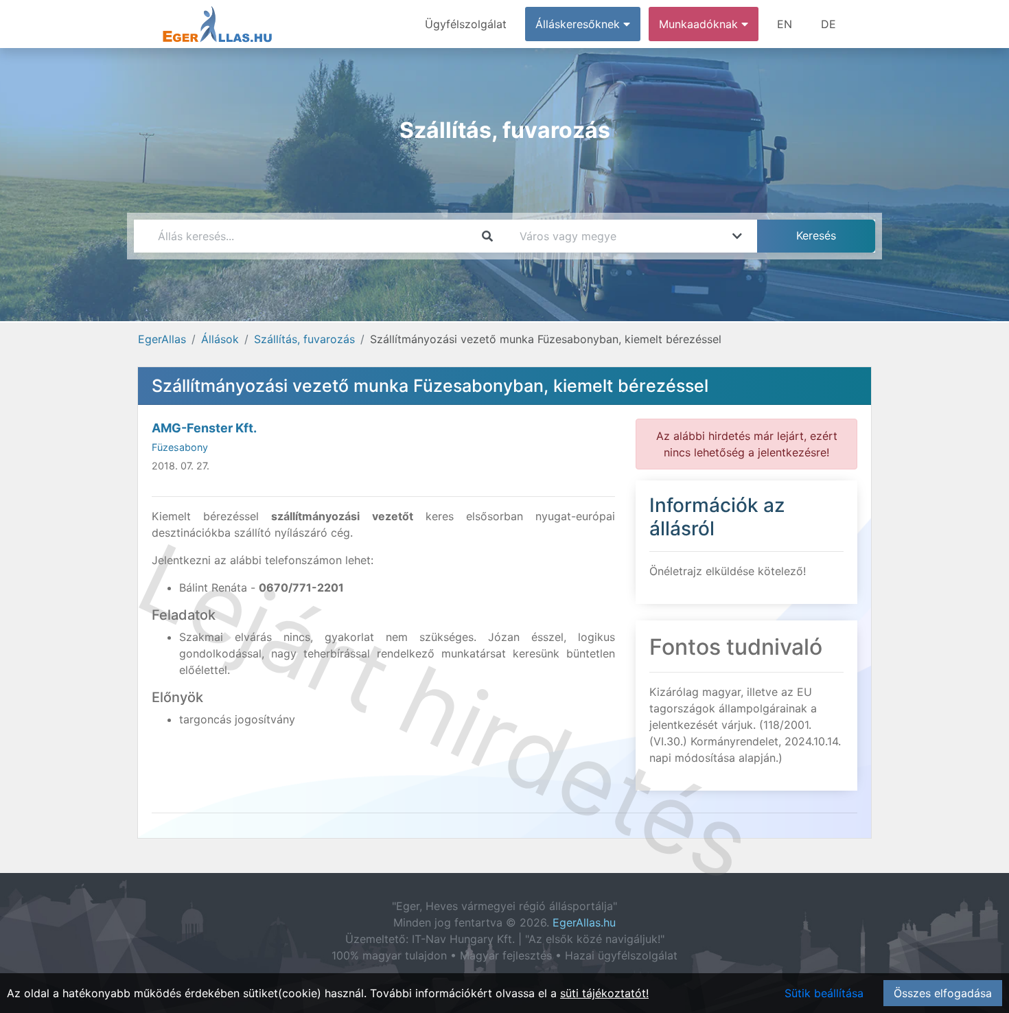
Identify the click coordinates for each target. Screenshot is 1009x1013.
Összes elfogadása (943, 993)
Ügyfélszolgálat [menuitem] (466, 24)
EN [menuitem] (784, 24)
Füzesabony (180, 447)
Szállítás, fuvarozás (304, 339)
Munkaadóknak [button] (700, 24)
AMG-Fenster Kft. (204, 428)
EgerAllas (162, 339)
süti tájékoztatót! (604, 993)
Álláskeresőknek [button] (579, 24)
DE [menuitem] (828, 24)
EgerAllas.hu (584, 922)
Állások (220, 339)
